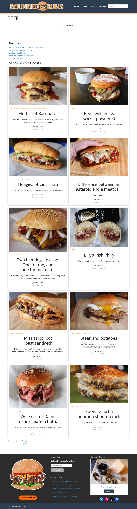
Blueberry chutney (109, 487)
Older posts (12, 441)
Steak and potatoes (99, 338)
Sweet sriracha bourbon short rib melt (99, 414)
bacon (18, 108)
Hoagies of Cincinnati (38, 184)
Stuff (85, 6)
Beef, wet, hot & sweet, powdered (99, 116)
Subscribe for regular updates (63, 461)
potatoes (86, 333)
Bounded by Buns (21, 506)
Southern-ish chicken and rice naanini (65, 481)
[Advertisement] (68, 31)
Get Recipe (109, 491)
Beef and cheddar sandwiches (21, 55)
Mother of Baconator (38, 113)
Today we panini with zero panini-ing (65, 485)
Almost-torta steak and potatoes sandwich (26, 47)
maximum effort (39, 108)
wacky (25, 255)
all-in (13, 108)
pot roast (19, 333)
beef (23, 108)
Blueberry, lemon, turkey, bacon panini (65, 496)
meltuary (79, 406)
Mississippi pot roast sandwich (38, 340)
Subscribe (102, 6)
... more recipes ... (16, 58)
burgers (29, 108)
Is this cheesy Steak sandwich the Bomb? (66, 489)
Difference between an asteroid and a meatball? (99, 186)
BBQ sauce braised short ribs (21, 50)
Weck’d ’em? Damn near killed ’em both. (38, 419)
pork (78, 179)
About (93, 6)
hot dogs (18, 255)
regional (25, 179)
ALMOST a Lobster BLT (60, 492)
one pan (79, 333)
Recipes (77, 6)
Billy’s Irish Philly (99, 255)
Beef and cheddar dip (18, 53)
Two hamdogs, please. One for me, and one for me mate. (38, 264)
